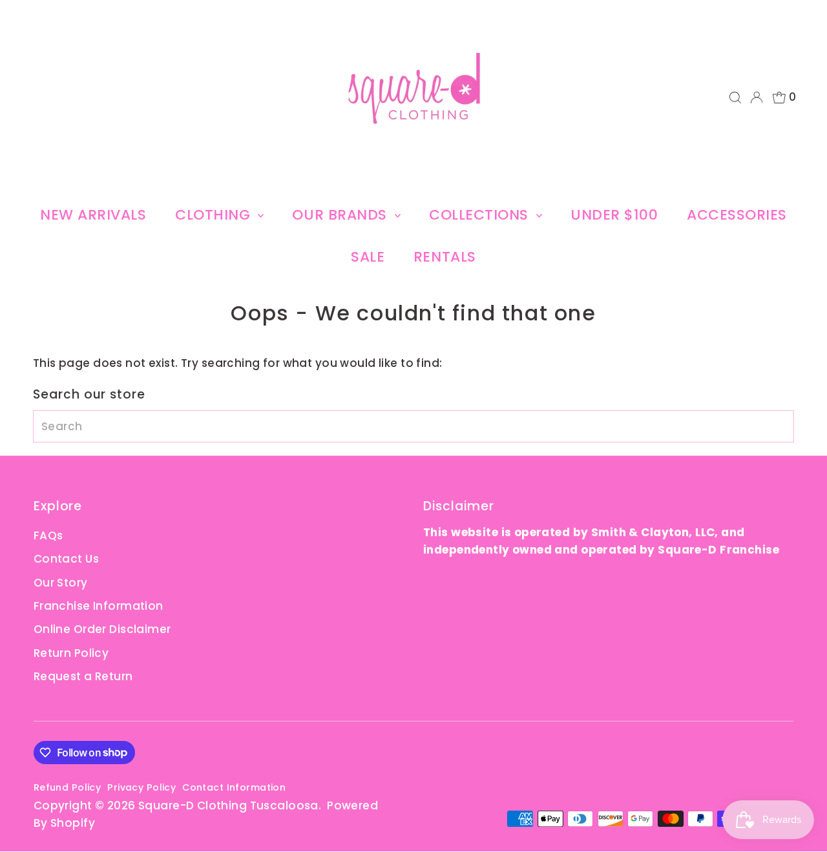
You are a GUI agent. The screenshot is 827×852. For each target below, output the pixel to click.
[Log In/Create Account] (756, 97)
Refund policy (67, 787)
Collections (481, 215)
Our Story (61, 582)
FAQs (48, 535)
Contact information (234, 787)
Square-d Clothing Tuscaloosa (228, 805)
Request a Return (83, 676)
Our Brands (341, 215)
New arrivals (93, 215)
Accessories (737, 215)
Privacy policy (141, 787)
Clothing (215, 215)
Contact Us (66, 558)
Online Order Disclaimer (102, 629)
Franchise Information (98, 606)
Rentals (445, 257)
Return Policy (71, 653)
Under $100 (614, 215)
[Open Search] (735, 97)
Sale (367, 257)
